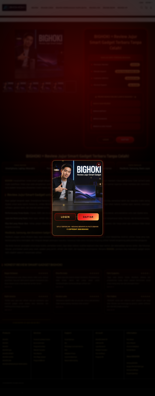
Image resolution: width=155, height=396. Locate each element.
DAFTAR (88, 217)
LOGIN (65, 217)
